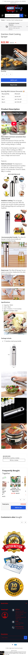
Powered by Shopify (18, 648)
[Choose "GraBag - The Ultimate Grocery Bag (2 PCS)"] (19, 477)
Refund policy (14, 650)
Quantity (3, 71)
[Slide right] (27, 26)
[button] (2, 15)
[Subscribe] (25, 637)
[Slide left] (1, 26)
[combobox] (14, 15)
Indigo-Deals (11, 648)
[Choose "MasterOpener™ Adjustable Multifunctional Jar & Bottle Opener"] (5, 477)
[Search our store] (21, 15)
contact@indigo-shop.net (19, 623)
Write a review (14, 460)
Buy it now (13, 85)
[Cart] (25, 15)
